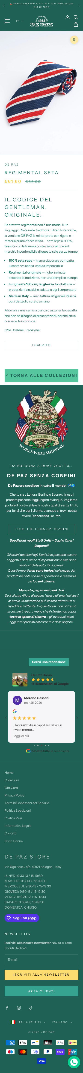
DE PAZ (12, 164)
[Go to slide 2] (34, 745)
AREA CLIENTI (41, 991)
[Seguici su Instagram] (19, 1007)
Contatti (10, 833)
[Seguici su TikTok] (31, 1007)
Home (9, 773)
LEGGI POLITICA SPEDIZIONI (42, 529)
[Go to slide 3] (38, 745)
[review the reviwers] (15, 711)
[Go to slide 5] (45, 745)
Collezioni (12, 780)
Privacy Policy (14, 795)
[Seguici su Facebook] (7, 1007)
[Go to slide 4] (41, 745)
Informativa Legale (18, 826)
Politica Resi (13, 818)
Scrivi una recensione (49, 662)
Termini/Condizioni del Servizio (27, 803)
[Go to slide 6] (48, 745)
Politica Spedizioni (18, 810)
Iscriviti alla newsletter (41, 974)
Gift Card (11, 788)
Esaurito (41, 345)
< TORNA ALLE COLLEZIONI (41, 375)
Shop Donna (14, 841)
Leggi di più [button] (21, 736)
